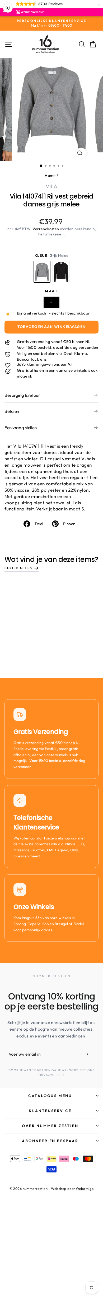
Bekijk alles (18, 568)
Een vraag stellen (20, 427)
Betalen (11, 411)
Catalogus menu (50, 1095)
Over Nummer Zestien (50, 1125)
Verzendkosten (45, 228)
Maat (51, 291)
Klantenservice (50, 1110)
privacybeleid (51, 1075)
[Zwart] (61, 272)
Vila (52, 186)
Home (50, 175)
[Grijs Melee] (42, 272)
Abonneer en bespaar (50, 1140)
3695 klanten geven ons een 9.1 (45, 364)
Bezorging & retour (22, 395)
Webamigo (84, 1188)
